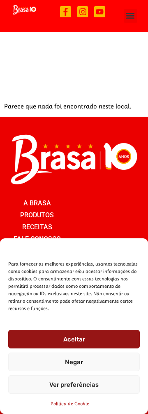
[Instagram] (82, 11)
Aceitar (74, 339)
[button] (130, 16)
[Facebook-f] (65, 11)
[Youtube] (99, 11)
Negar (74, 362)
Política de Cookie (70, 403)
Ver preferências (74, 384)
